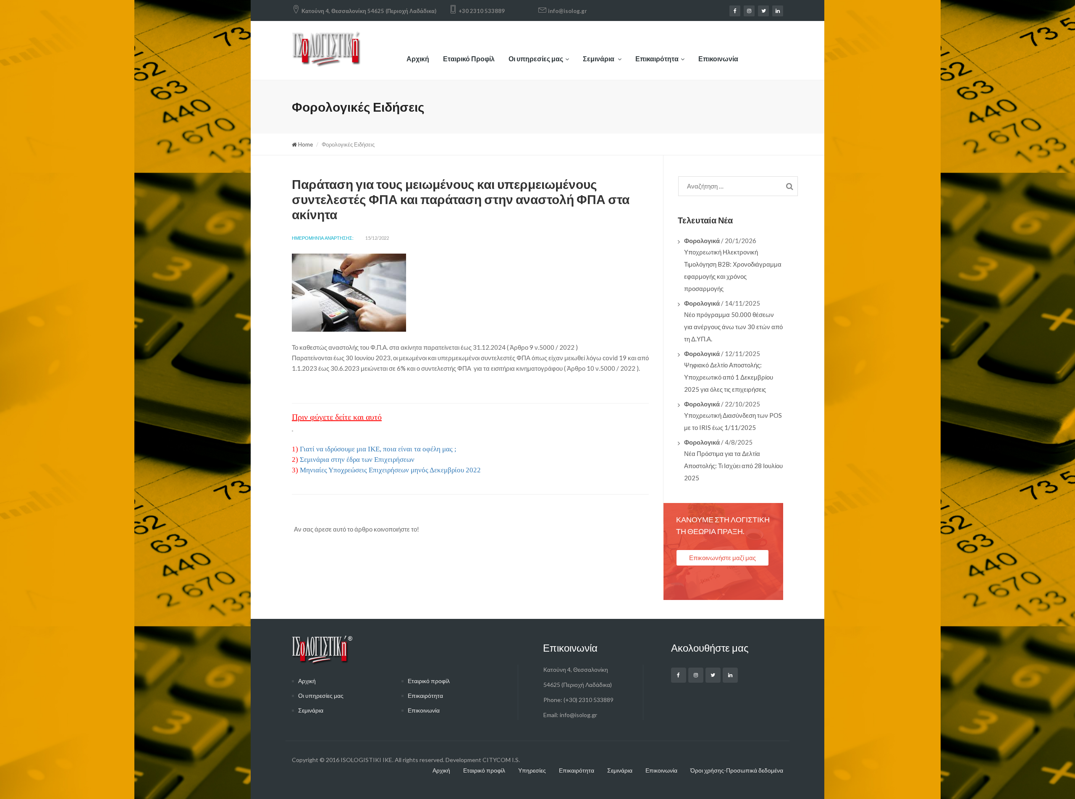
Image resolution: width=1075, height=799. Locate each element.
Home (305, 144)
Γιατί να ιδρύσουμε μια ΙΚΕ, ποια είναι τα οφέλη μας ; (378, 449)
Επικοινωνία (718, 59)
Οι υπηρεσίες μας (536, 59)
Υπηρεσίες (532, 770)
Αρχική (417, 59)
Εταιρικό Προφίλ (469, 59)
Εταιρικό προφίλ (429, 680)
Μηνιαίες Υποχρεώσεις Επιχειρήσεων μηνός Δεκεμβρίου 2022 (390, 470)
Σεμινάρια (599, 59)
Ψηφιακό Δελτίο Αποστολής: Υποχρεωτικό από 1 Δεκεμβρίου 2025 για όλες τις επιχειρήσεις (728, 377)
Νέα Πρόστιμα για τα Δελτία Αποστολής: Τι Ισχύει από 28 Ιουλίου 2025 (733, 466)
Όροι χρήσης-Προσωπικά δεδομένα (736, 770)
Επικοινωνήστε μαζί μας (722, 557)
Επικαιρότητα (657, 59)
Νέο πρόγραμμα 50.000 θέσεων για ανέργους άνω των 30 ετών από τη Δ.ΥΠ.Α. (733, 327)
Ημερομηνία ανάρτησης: (323, 238)
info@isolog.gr (567, 11)
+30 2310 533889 (482, 11)
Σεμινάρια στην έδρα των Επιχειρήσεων (357, 460)
